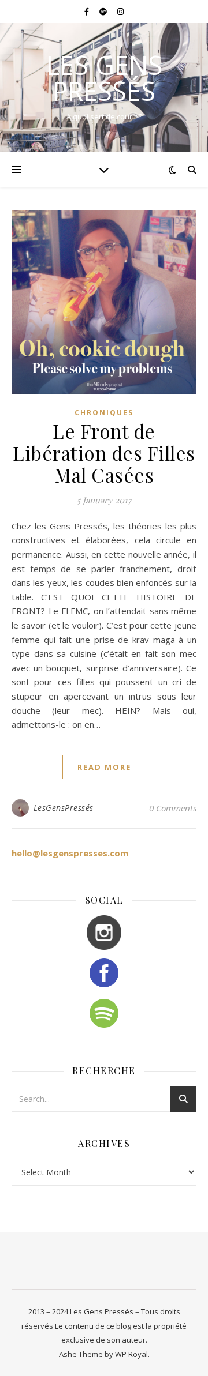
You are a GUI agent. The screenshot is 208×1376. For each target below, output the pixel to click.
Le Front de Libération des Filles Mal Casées (104, 452)
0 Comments (172, 808)
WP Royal (131, 1354)
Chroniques (104, 413)
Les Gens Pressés (104, 78)
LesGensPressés (64, 807)
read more (104, 767)
